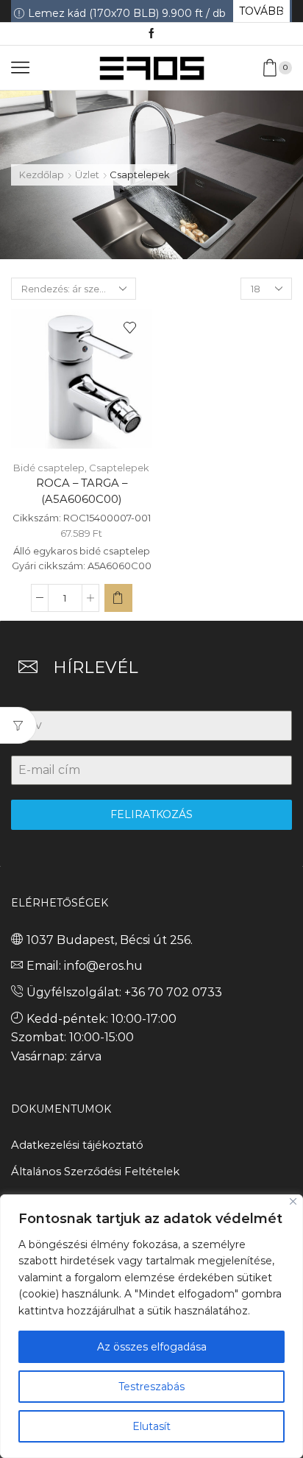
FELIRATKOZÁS (151, 814)
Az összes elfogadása (152, 1346)
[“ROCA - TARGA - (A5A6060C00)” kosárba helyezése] (118, 598)
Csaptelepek (119, 467)
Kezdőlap (41, 174)
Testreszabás (151, 1386)
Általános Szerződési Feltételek (95, 1171)
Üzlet (87, 174)
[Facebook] (151, 34)
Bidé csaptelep (49, 467)
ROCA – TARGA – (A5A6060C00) (81, 491)
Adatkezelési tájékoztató (77, 1145)
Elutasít (151, 1426)
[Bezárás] (293, 1201)
